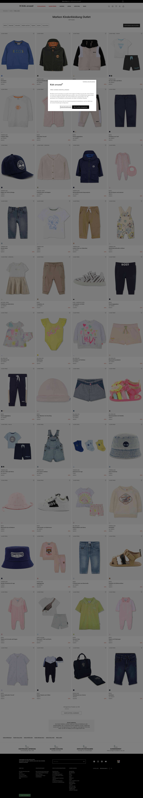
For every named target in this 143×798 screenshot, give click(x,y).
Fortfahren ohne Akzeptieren (89, 81)
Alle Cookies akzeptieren (80, 107)
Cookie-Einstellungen (65, 107)
